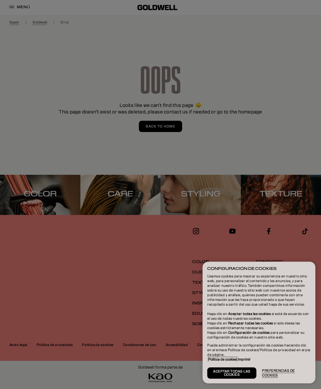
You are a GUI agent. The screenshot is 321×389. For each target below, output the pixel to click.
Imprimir (244, 359)
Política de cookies (222, 359)
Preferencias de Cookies (278, 373)
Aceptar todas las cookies (232, 373)
